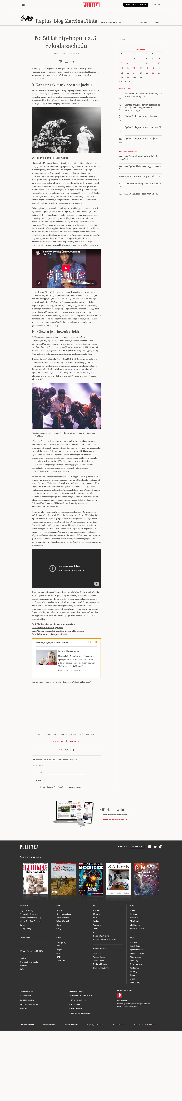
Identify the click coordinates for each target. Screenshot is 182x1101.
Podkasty (134, 960)
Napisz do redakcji (27, 1000)
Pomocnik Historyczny (29, 914)
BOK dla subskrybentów (29, 1004)
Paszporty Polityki (101, 935)
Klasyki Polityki (137, 953)
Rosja (58, 924)
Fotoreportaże (136, 964)
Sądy (22, 969)
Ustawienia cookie (76, 1009)
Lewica (23, 958)
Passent (133, 910)
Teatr (95, 928)
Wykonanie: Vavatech (119, 1025)
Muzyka (96, 914)
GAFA (58, 956)
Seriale (96, 921)
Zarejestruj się (75, 787)
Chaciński (134, 921)
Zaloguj (156, 4)
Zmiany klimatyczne (102, 964)
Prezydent (24, 965)
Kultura (96, 905)
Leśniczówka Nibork (71, 1025)
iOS (118, 1001)
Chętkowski (135, 924)
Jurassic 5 (64, 734)
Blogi (132, 905)
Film (95, 917)
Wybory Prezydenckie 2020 (31, 951)
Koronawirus (25, 938)
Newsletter (122, 846)
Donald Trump (62, 917)
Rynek (58, 938)
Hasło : (41, 773)
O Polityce (24, 1009)
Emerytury (61, 942)
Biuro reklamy (25, 996)
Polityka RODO (74, 1004)
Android (124, 1001)
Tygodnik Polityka (28, 910)
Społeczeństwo (136, 949)
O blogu (156, 22)
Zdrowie (97, 953)
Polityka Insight (49, 1025)
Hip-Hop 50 (52, 734)
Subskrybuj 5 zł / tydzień (136, 4)
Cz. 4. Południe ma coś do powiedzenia (49, 634)
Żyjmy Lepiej (25, 928)
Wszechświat (99, 956)
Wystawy (97, 924)
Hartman (134, 914)
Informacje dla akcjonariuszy (80, 1013)
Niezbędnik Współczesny (30, 921)
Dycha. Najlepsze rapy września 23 (140, 168)
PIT (58, 946)
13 (159, 63)
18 (147, 68)
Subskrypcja (137, 846)
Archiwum (134, 967)
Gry (94, 932)
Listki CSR (60, 960)
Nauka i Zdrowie (99, 948)
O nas (132, 978)
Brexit (59, 910)
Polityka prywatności (77, 1000)
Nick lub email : (38, 766)
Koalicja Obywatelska (29, 961)
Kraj (21, 946)
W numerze (24, 905)
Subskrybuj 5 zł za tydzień (113, 819)
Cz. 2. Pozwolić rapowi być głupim (47, 627)
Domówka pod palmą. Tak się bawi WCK (138, 157)
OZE (58, 953)
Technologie (98, 960)
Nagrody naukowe (101, 967)
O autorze (143, 22)
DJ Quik (40, 734)
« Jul (121, 81)
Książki (96, 910)
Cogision (94, 1025)
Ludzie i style (136, 946)
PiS (21, 954)
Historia (133, 942)
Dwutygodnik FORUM (27, 1025)
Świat (58, 905)
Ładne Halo (100, 1025)
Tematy (133, 975)
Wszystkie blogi (137, 928)
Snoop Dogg (90, 734)
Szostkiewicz (136, 917)
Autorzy (133, 971)
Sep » (127, 81)
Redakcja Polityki (27, 991)
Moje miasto (135, 956)
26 (153, 73)
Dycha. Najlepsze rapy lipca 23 (144, 193)
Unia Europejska (63, 914)
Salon (22, 924)
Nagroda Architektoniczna (104, 939)
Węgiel (59, 949)
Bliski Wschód (62, 921)
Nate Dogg (77, 734)
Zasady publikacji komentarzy (80, 996)
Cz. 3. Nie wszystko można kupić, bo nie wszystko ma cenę (58, 630)
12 (153, 63)
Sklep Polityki (136, 982)
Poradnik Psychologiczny (30, 917)
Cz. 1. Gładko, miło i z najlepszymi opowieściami (53, 624)
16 (134, 68)
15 (128, 68)
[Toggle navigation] (23, 5)
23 (134, 73)
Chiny (58, 928)
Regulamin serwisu (76, 991)
